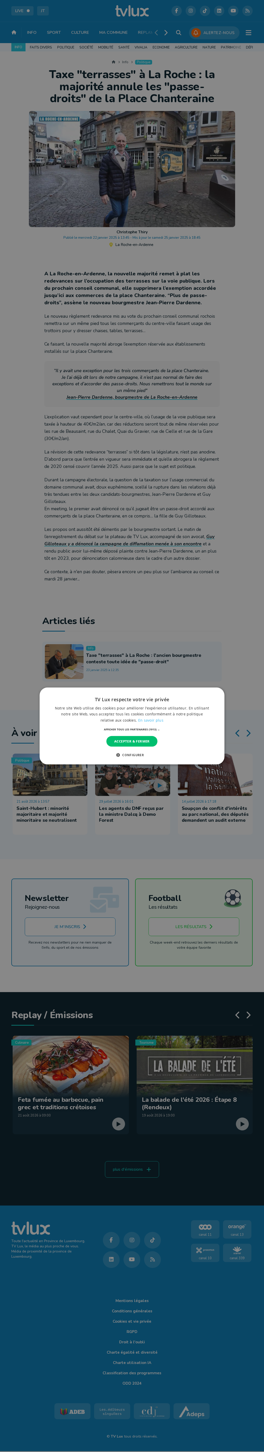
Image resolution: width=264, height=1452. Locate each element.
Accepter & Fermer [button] (132, 741)
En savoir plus (150, 719)
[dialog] (132, 726)
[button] (132, 729)
